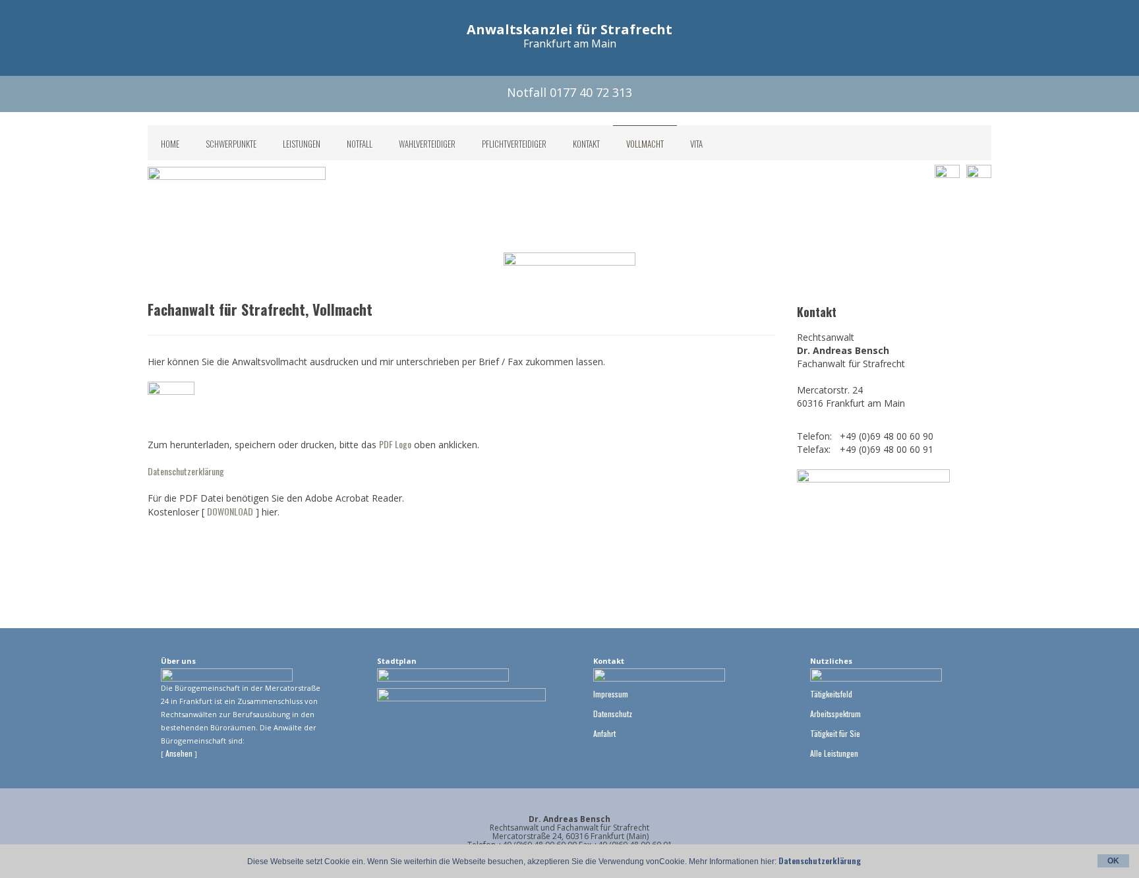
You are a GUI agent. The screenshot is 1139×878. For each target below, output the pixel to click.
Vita (696, 143)
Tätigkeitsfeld (831, 693)
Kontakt (586, 143)
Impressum (610, 693)
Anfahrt (604, 733)
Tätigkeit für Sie (835, 733)
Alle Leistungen (834, 753)
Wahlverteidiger (427, 143)
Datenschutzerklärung (186, 471)
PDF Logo (395, 444)
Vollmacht (645, 143)
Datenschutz (612, 713)
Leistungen (301, 143)
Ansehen (179, 753)
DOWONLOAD (230, 511)
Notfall (359, 143)
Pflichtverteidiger (514, 143)
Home (170, 143)
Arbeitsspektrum (835, 713)
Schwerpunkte (231, 143)
